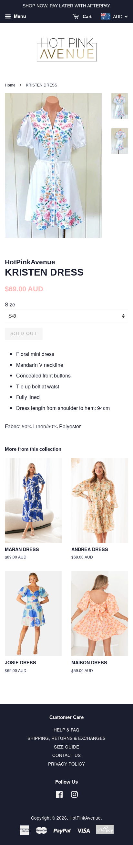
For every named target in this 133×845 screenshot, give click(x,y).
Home (10, 85)
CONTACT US (66, 755)
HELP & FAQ (66, 729)
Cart (86, 16)
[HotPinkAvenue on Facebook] (59, 795)
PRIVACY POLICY (66, 763)
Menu (19, 16)
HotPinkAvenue (85, 817)
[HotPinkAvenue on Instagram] (74, 795)
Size (10, 304)
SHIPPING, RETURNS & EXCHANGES (66, 738)
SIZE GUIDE (66, 746)
